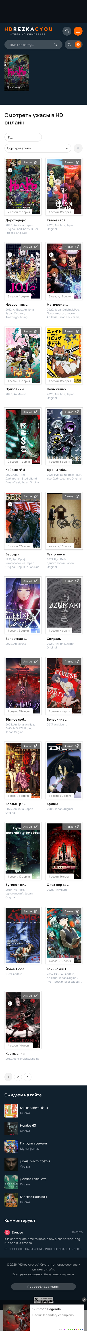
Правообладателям (43, 1286)
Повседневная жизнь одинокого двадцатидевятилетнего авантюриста (46, 1249)
